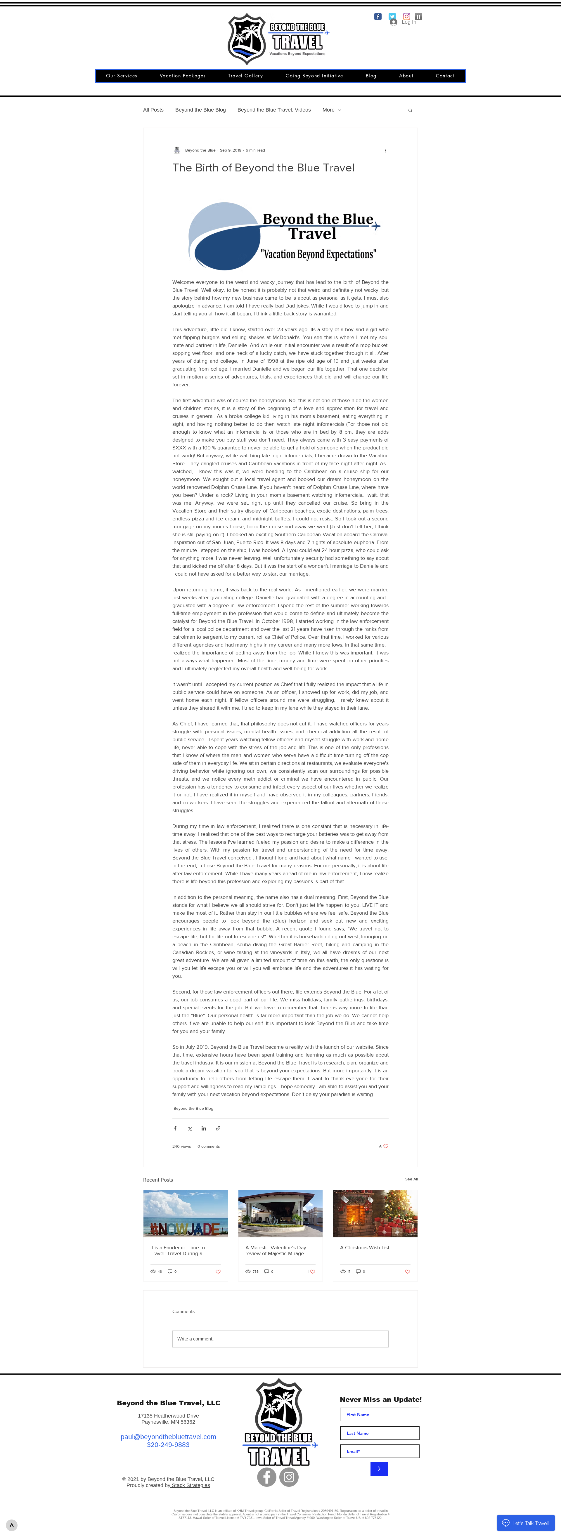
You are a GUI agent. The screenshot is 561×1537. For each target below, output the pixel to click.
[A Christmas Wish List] (375, 1213)
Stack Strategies (190, 1485)
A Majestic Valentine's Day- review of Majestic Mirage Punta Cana (276, 1250)
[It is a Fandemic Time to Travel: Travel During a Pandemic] (185, 1213)
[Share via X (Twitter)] (189, 1128)
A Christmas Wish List (364, 1248)
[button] (410, 110)
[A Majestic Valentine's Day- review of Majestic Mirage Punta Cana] (280, 1213)
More (329, 110)
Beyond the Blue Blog (200, 110)
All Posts (153, 110)
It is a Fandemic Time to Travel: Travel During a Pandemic (177, 1250)
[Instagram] (289, 1477)
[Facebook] (266, 1477)
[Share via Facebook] (175, 1128)
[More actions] (385, 150)
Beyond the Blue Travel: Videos (274, 110)
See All (411, 1179)
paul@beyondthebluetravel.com (168, 1437)
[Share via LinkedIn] (204, 1128)
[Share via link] (218, 1128)
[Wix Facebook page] (378, 16)
